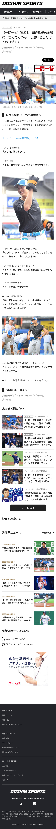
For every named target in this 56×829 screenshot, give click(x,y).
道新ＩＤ (5, 780)
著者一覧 (5, 720)
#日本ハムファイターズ (24, 48)
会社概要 (5, 766)
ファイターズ (22, 12)
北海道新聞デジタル (9, 771)
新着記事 (8, 12)
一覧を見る (47, 533)
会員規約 (5, 738)
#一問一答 (7, 52)
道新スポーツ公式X (15, 638)
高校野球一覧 (41, 18)
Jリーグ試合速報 (26, 18)
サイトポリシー (8, 743)
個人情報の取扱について (11, 747)
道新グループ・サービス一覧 (12, 775)
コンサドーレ (37, 12)
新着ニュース (7, 715)
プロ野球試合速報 (9, 18)
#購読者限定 (8, 48)
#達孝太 (40, 48)
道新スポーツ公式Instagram (19, 644)
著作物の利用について (10, 752)
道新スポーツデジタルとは (12, 724)
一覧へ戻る (29, 508)
